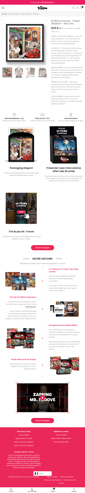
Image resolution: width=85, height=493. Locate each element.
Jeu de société (61, 435)
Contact (61, 483)
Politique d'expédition (66, 477)
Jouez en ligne (24, 435)
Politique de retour (52, 477)
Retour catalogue (42, 421)
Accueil (4, 14)
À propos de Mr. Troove (24, 438)
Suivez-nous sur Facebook (23, 445)
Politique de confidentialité (52, 480)
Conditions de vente (69, 480)
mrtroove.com (30, 307)
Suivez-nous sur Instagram (24, 442)
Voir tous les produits (61, 442)
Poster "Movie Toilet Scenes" (61, 438)
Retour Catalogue (42, 248)
